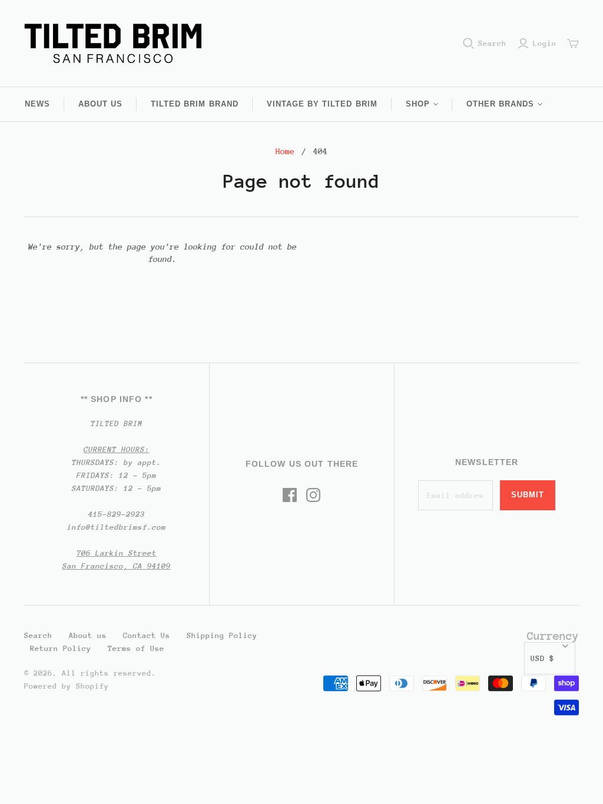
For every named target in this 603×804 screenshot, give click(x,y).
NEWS (37, 103)
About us (100, 103)
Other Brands (500, 103)
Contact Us (146, 635)
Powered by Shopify (66, 686)
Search (492, 43)
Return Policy (60, 648)
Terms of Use (136, 648)
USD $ (542, 658)
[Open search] (469, 43)
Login (544, 43)
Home (285, 151)
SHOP (418, 103)
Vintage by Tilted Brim (322, 103)
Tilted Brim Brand (194, 103)
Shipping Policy (222, 635)
